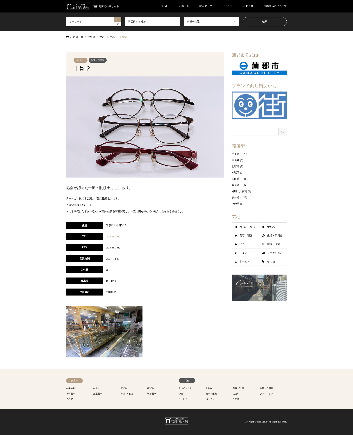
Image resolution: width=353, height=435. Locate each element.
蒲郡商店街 (262, 422)
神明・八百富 (239, 191)
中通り (80, 60)
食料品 (271, 226)
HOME (164, 6)
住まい (243, 252)
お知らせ (248, 6)
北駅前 (235, 166)
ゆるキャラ (211, 399)
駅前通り (237, 197)
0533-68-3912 (113, 236)
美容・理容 (246, 235)
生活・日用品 (97, 60)
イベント (227, 6)
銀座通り (237, 185)
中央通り (237, 154)
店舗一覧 (184, 6)
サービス (245, 261)
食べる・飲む (247, 226)
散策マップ (205, 6)
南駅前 (235, 172)
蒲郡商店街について (275, 6)
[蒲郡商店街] (176, 423)
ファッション (275, 252)
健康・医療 (273, 244)
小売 (242, 244)
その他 (235, 203)
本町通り (237, 179)
